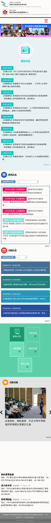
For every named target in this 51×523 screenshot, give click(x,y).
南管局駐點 (15, 499)
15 (26, 35)
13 (49, 32)
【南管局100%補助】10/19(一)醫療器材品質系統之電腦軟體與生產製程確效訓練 (25, 202)
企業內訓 (33, 333)
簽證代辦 (33, 348)
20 (36, 35)
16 (28, 35)
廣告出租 (25, 364)
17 (30, 35)
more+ (46, 164)
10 (43, 32)
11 (45, 32)
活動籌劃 (17, 348)
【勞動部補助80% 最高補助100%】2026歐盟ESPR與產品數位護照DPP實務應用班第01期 (25, 235)
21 (38, 35)
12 (47, 32)
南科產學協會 (7, 474)
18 (32, 35)
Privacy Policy (29, 517)
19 (34, 35)
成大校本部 (15, 485)
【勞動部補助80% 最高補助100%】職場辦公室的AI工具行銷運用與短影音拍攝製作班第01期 (25, 223)
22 (41, 35)
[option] (25, 407)
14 (24, 35)
